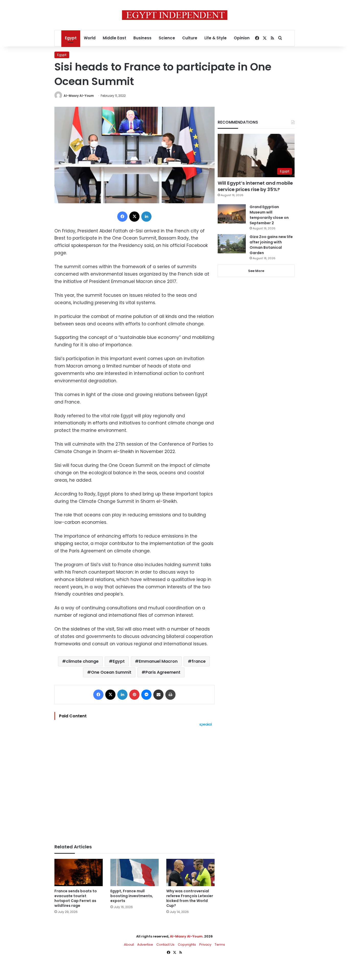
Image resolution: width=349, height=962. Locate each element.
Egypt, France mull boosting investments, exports (131, 895)
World (90, 38)
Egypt (71, 38)
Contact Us (165, 944)
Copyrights (187, 944)
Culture (189, 38)
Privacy (205, 944)
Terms (220, 944)
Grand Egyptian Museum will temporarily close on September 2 (269, 214)
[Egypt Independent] (174, 15)
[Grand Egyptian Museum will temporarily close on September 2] (232, 213)
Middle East (114, 38)
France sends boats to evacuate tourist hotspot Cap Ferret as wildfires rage (75, 898)
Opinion (242, 38)
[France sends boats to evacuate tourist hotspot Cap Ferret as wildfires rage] (78, 872)
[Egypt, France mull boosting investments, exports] (134, 872)
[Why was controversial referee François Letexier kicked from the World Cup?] (190, 872)
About (129, 944)
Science (167, 38)
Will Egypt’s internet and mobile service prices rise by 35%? (255, 186)
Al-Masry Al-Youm (79, 95)
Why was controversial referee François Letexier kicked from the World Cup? (189, 898)
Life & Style (215, 38)
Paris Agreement (162, 672)
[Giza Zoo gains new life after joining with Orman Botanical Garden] (232, 243)
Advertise (145, 944)
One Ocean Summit (111, 672)
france (199, 661)
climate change (82, 661)
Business (142, 38)
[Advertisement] (134, 783)
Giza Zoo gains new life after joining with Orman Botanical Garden (271, 244)
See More (256, 270)
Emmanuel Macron (158, 661)
